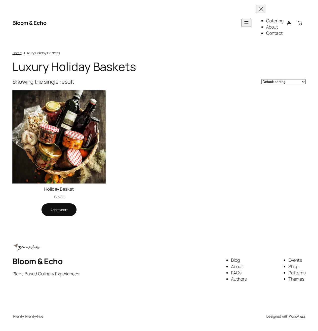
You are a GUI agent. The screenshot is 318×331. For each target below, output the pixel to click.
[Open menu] (246, 23)
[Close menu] (261, 9)
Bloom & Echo (29, 23)
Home (17, 52)
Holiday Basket (59, 188)
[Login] (289, 23)
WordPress (297, 316)
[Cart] (300, 23)
